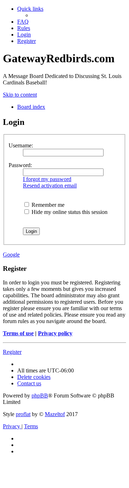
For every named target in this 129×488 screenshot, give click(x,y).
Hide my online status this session (69, 212)
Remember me (47, 205)
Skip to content (20, 95)
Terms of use (18, 333)
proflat (23, 414)
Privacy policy (55, 333)
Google (11, 255)
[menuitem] (23, 22)
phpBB (40, 395)
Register (12, 352)
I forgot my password (47, 179)
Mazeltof (55, 414)
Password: (20, 165)
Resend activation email (50, 185)
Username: (21, 145)
